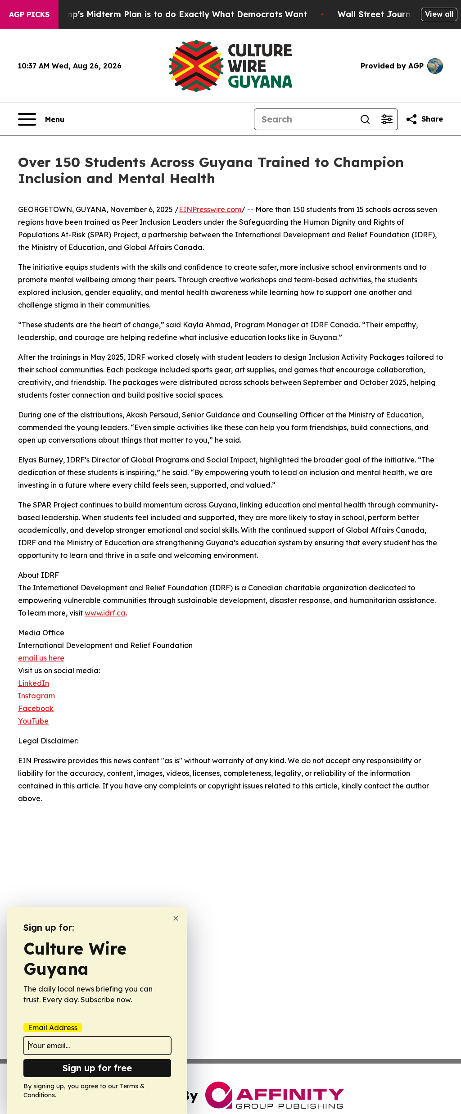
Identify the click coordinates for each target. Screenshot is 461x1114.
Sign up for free (97, 1067)
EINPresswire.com (210, 209)
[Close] (176, 918)
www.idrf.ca (105, 612)
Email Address (52, 1027)
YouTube (33, 720)
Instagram (36, 695)
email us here (41, 657)
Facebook (36, 708)
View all (439, 13)
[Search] (365, 119)
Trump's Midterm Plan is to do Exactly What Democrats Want (179, 14)
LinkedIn (33, 683)
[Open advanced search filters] (387, 119)
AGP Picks (29, 14)
